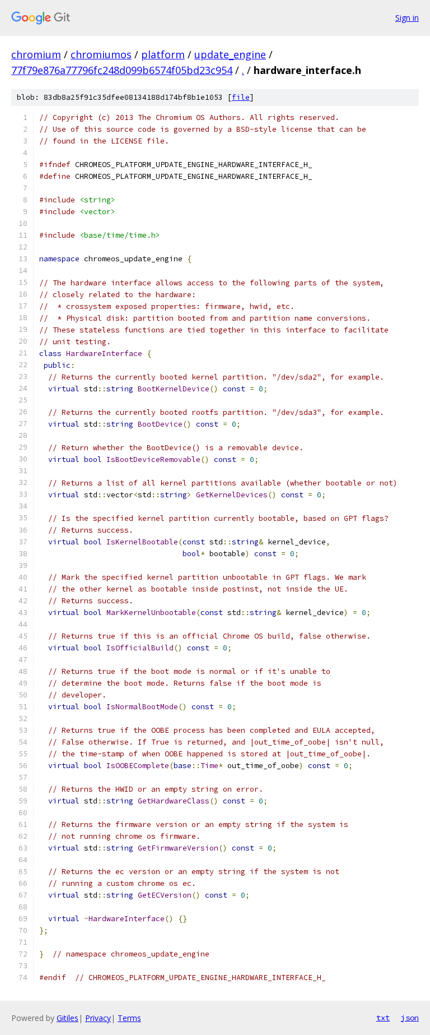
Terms (129, 1018)
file (241, 97)
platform (163, 54)
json (410, 1018)
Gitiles (67, 1018)
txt (383, 1018)
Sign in (407, 17)
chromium (36, 54)
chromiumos (101, 54)
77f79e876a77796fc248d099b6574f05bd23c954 (121, 70)
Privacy (98, 1018)
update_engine (230, 54)
